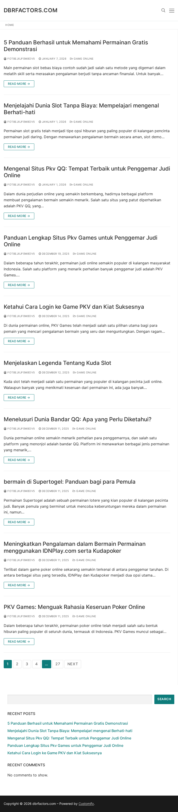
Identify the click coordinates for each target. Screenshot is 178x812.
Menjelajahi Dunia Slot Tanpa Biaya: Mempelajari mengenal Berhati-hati (81, 109)
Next (72, 664)
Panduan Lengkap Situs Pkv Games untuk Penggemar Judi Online (80, 241)
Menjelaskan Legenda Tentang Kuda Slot (57, 363)
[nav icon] (171, 10)
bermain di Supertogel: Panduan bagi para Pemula (70, 481)
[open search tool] (163, 10)
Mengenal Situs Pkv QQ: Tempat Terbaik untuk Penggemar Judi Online (87, 172)
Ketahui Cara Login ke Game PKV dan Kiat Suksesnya (74, 306)
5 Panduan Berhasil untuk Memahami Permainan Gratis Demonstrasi (76, 45)
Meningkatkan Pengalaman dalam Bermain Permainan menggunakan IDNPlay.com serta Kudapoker (75, 547)
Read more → (19, 83)
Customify (86, 804)
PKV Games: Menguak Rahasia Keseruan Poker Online (74, 607)
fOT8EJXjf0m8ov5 (21, 58)
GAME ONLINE (83, 58)
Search (164, 699)
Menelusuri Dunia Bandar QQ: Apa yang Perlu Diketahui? (78, 419)
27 (57, 664)
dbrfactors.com (31, 10)
